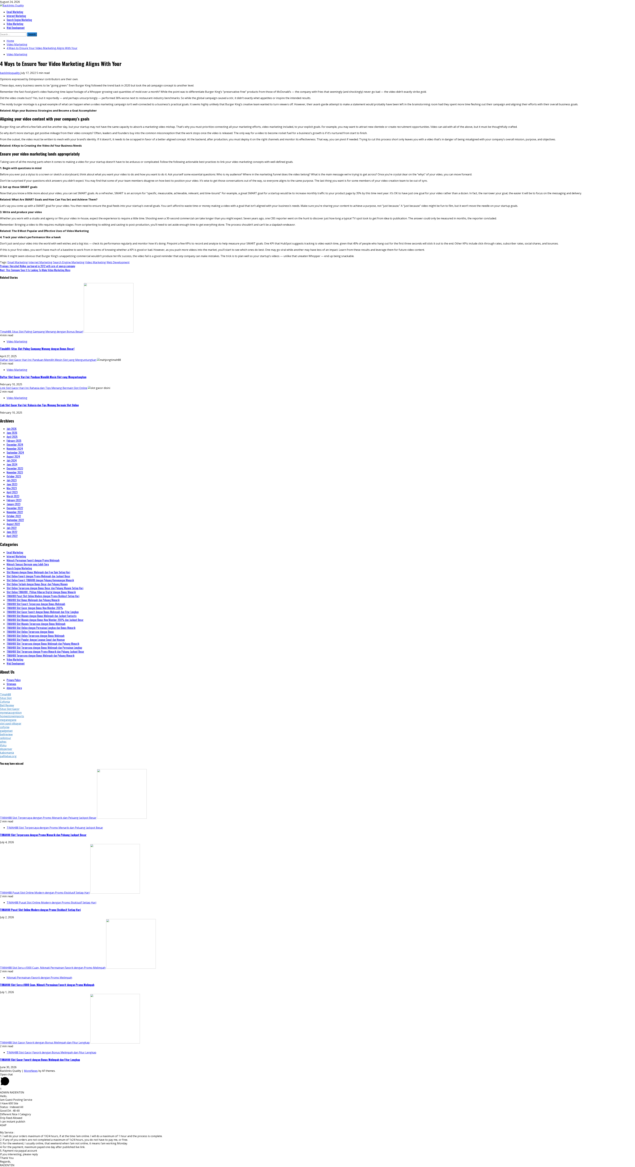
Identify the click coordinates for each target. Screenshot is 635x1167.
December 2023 (15, 468)
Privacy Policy (14, 680)
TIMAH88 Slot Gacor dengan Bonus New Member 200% (35, 608)
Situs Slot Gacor (10, 709)
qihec (3, 742)
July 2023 (12, 480)
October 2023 (14, 476)
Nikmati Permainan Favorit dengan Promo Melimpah (33, 560)
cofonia (4, 727)
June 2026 (12, 433)
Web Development (16, 28)
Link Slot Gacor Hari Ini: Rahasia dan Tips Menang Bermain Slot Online (43, 388)
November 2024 (15, 449)
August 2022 (13, 524)
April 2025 (12, 437)
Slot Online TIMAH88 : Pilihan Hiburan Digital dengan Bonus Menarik (41, 592)
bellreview (6, 734)
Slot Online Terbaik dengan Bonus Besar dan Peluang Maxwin (37, 584)
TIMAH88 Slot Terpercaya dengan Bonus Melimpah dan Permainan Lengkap (44, 648)
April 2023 (12, 492)
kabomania (7, 752)
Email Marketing (15, 12)
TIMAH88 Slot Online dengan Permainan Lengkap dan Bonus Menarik (41, 628)
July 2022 (12, 528)
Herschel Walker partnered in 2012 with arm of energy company (37, 266)
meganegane (8, 720)
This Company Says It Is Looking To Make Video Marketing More (35, 270)
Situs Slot (6, 698)
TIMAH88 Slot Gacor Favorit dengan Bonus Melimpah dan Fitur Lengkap (43, 612)
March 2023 (13, 496)
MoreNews (31, 1071)
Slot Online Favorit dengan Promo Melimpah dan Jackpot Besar (38, 576)
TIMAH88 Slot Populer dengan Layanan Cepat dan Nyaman (36, 640)
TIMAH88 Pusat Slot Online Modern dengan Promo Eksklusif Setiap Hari (43, 596)
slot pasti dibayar (10, 723)
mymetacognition (11, 712)
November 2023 (15, 472)
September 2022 (15, 520)
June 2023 (12, 484)
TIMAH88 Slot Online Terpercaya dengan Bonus (30, 632)
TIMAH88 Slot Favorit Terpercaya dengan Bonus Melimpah (36, 604)
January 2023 (13, 504)
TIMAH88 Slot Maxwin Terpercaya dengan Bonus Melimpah (36, 624)
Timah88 (5, 694)
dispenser (6, 749)
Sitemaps (11, 684)
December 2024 (15, 445)
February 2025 (14, 441)
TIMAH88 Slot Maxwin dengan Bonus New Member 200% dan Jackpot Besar (45, 620)
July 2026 (12, 429)
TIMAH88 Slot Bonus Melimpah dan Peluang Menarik (33, 600)
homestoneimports (12, 716)
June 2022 (12, 532)
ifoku (3, 745)
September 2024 (15, 453)
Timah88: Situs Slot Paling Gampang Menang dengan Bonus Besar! (41, 331)
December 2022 (15, 508)
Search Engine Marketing (19, 20)
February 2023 (14, 500)
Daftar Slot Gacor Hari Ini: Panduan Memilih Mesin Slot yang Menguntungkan (48, 360)
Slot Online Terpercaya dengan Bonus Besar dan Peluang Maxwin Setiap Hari (45, 588)
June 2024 (12, 464)
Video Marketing (15, 24)
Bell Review (7, 705)
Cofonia (5, 702)
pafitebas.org (8, 756)
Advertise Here (14, 688)
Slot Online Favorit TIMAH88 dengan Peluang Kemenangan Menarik (40, 580)
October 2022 (14, 516)
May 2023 (12, 488)
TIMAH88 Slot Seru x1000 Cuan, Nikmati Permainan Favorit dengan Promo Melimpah (53, 967)
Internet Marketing (16, 16)
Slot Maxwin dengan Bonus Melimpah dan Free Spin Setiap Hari (38, 572)
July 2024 (12, 461)
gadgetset (6, 731)
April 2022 (12, 536)
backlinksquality (10, 73)
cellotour (5, 738)
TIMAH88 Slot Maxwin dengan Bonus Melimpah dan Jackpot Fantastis (42, 616)
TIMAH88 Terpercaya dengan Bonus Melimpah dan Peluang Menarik (40, 656)
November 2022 (15, 512)
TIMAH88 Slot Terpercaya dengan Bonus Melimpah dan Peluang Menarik (43, 644)
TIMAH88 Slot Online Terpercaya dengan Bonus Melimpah (35, 636)
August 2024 (13, 457)
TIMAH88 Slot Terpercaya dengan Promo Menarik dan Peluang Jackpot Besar (45, 652)
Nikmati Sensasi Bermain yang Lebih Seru (28, 564)
